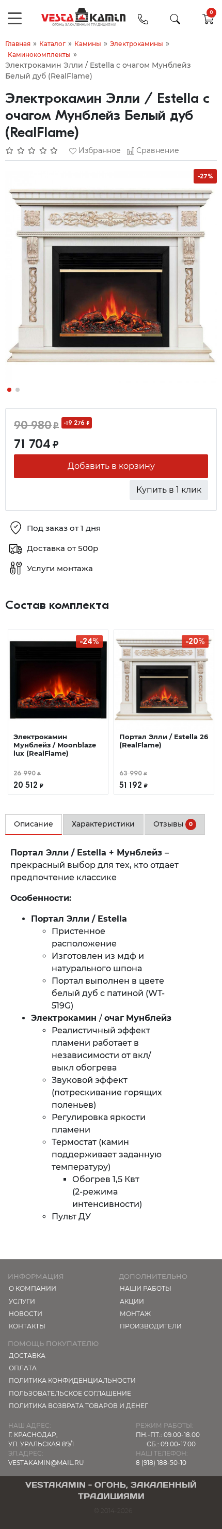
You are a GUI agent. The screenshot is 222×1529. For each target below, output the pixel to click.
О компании (32, 1288)
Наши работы (145, 1288)
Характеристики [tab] (103, 824)
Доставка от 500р (62, 548)
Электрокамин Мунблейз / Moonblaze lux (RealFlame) (54, 745)
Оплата (23, 1368)
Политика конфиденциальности (72, 1380)
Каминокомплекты (39, 54)
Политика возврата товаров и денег (78, 1406)
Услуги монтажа (60, 568)
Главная (17, 44)
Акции (132, 1301)
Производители (151, 1326)
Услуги (22, 1301)
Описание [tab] (33, 824)
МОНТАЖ (135, 1314)
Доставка (27, 1355)
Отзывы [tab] (173, 824)
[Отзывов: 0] (32, 150)
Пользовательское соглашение (70, 1393)
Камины (87, 44)
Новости (25, 1314)
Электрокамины (136, 44)
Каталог (52, 44)
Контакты (27, 1326)
